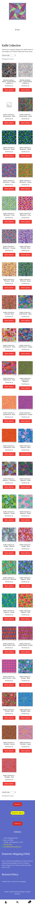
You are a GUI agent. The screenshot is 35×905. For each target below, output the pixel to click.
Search (17, 902)
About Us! (17, 804)
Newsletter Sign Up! (17, 813)
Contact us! (17, 823)
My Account (6, 902)
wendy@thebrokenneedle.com (12, 846)
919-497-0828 (8, 844)
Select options (9, 90)
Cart (27, 901)
